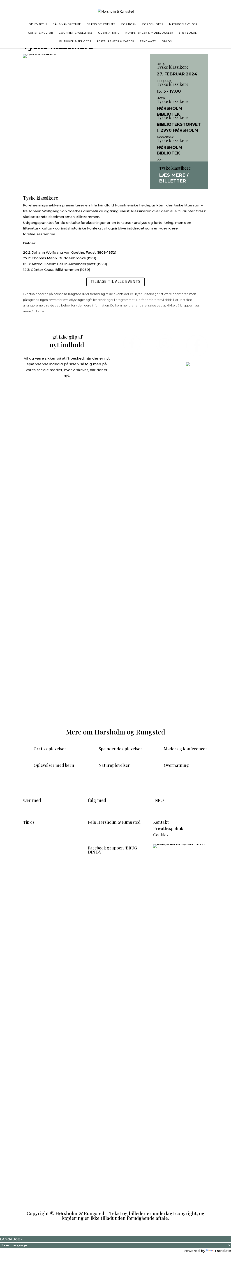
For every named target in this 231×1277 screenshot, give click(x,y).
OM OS (167, 41)
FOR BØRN (129, 24)
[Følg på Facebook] (91, 835)
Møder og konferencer (185, 748)
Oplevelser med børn (54, 765)
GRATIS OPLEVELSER (101, 24)
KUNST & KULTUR (40, 32)
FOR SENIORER (153, 24)
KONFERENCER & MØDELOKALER (149, 32)
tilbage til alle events (115, 281)
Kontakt (161, 822)
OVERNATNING (109, 32)
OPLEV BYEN (38, 24)
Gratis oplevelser (50, 748)
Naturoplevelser (114, 765)
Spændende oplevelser (120, 748)
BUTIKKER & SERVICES (75, 41)
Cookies (160, 834)
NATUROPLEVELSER (183, 24)
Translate (222, 1251)
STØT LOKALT (188, 32)
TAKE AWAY (148, 41)
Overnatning (176, 765)
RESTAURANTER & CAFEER (115, 41)
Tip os (28, 822)
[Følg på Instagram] (100, 835)
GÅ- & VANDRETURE (67, 24)
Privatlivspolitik (168, 828)
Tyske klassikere (173, 67)
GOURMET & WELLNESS (75, 32)
